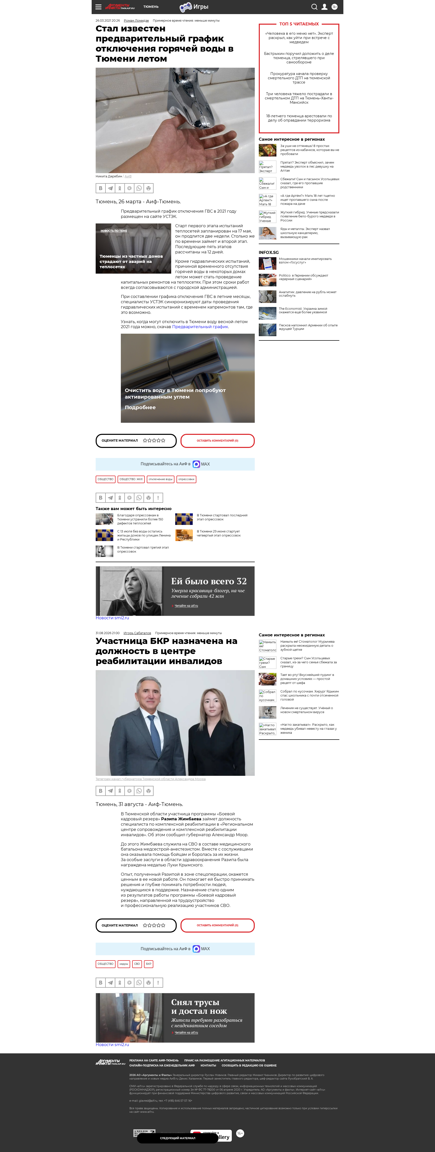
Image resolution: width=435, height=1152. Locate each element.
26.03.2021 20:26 (108, 20)
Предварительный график (200, 326)
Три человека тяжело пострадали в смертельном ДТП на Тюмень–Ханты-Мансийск (299, 98)
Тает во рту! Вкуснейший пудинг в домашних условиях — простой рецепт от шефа (307, 679)
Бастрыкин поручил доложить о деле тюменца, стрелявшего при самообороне (299, 58)
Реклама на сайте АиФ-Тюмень (153, 1060)
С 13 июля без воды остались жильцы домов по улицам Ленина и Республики (144, 535)
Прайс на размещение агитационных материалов (224, 1060)
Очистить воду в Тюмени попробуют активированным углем (175, 393)
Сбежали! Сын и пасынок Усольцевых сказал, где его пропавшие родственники (309, 183)
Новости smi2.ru (112, 618)
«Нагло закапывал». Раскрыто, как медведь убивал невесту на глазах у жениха (308, 729)
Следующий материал (177, 1138)
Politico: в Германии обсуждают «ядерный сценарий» (303, 277)
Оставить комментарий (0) (217, 440)
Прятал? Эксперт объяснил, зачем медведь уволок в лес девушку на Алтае (307, 166)
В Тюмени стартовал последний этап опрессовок (222, 517)
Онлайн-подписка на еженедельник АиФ (162, 1065)
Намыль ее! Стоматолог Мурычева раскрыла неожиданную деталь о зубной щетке (307, 645)
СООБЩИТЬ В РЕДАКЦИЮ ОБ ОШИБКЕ (249, 1065)
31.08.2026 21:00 (108, 633)
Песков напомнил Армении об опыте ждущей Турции (308, 327)
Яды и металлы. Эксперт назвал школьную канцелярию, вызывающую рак (305, 233)
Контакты (208, 1065)
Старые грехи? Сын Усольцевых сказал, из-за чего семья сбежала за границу (308, 662)
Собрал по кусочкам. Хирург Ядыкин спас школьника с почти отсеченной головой (309, 695)
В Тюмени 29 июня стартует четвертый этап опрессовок (219, 533)
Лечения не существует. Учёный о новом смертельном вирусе (306, 710)
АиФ (128, 176)
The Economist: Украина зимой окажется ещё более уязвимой (303, 310)
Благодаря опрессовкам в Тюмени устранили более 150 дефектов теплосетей (140, 519)
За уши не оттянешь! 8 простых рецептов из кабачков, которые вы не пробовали (309, 150)
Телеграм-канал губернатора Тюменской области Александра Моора (151, 779)
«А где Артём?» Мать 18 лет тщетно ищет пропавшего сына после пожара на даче (307, 200)
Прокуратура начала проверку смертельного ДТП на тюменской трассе (299, 78)
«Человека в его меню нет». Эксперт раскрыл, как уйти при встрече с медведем (299, 37)
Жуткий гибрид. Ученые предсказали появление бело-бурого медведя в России (309, 216)
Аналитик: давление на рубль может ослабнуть (308, 293)
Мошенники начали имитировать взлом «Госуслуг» (305, 260)
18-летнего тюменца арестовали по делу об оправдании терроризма (299, 118)
